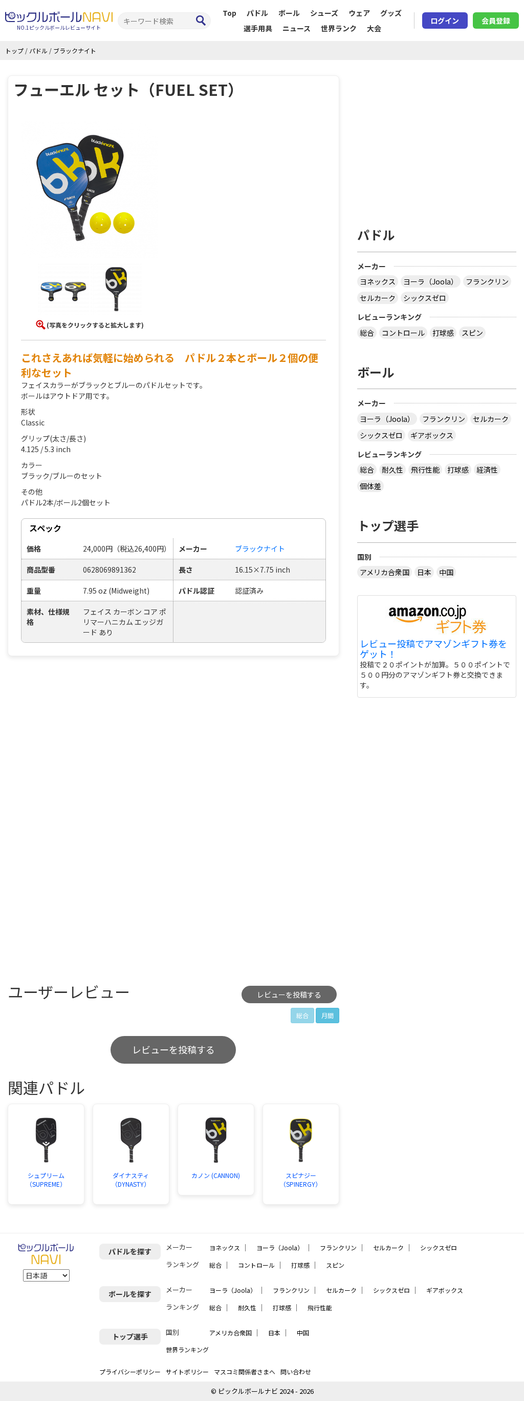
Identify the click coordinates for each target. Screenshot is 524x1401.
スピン (472, 333)
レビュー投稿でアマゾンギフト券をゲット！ (433, 649)
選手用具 (258, 28)
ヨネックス (378, 281)
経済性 (487, 469)
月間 (327, 1015)
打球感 (443, 333)
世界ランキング (187, 1349)
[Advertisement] (94, 741)
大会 (374, 28)
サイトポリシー (187, 1371)
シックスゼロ (424, 298)
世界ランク (339, 28)
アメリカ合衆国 (384, 572)
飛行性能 (425, 469)
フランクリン (487, 281)
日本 (424, 572)
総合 (367, 333)
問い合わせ (295, 1371)
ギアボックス (431, 435)
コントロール (403, 333)
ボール (289, 13)
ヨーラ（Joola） (430, 281)
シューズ (324, 13)
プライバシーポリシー (130, 1371)
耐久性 (392, 469)
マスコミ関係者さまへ (244, 1371)
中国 (446, 572)
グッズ (391, 13)
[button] (89, 191)
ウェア (359, 13)
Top (229, 13)
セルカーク (378, 298)
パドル (257, 13)
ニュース (296, 28)
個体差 (370, 486)
